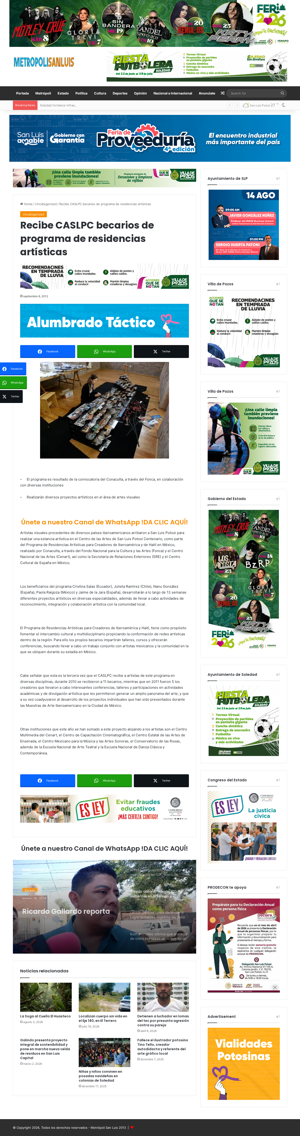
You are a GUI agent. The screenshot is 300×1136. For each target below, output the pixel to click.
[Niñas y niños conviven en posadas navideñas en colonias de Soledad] (104, 1052)
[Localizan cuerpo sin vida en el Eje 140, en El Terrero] (104, 997)
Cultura (100, 93)
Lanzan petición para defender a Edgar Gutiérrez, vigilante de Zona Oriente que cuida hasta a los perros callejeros (70, 914)
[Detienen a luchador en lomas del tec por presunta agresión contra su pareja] (163, 997)
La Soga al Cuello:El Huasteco (45, 1016)
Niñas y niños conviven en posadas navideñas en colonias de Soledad (100, 1076)
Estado (63, 93)
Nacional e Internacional (173, 93)
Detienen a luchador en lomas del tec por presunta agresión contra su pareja (163, 1020)
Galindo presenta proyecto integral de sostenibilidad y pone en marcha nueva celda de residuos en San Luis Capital (45, 1049)
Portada (22, 93)
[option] (104, 907)
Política (81, 93)
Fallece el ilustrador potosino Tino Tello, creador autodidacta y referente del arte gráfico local (162, 1047)
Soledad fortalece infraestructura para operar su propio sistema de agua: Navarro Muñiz (104, 105)
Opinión (140, 93)
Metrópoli (43, 93)
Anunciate (207, 93)
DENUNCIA (33, 890)
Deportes (120, 93)
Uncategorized (46, 204)
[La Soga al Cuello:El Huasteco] (46, 997)
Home (28, 204)
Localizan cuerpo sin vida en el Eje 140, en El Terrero (103, 1018)
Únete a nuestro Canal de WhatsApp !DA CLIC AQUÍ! (104, 522)
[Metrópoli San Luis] (44, 62)
